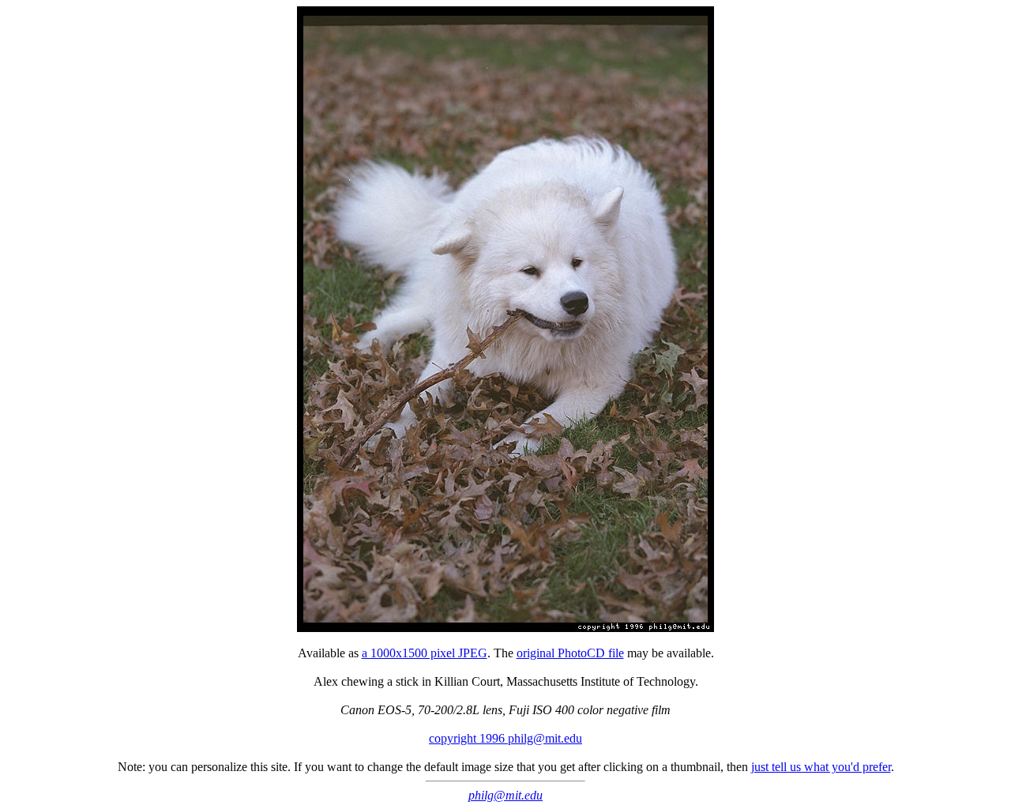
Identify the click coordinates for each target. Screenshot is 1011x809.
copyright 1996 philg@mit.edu (505, 738)
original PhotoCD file (570, 653)
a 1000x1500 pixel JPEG (424, 653)
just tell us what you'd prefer (821, 766)
